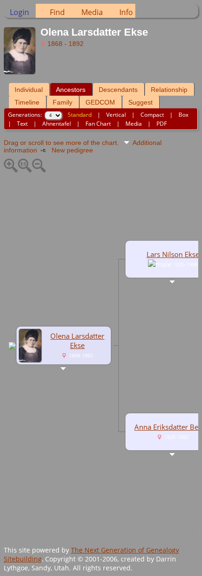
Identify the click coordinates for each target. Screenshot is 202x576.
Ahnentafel (56, 124)
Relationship (169, 89)
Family (62, 102)
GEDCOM (100, 102)
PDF (161, 124)
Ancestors (70, 89)
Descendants (118, 89)
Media (92, 12)
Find (57, 12)
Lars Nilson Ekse (173, 254)
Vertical (116, 115)
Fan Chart (98, 124)
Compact (152, 115)
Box (183, 115)
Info (126, 12)
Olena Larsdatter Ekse (77, 340)
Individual (29, 89)
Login (19, 12)
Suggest (140, 102)
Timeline (27, 102)
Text (22, 124)
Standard (80, 115)
